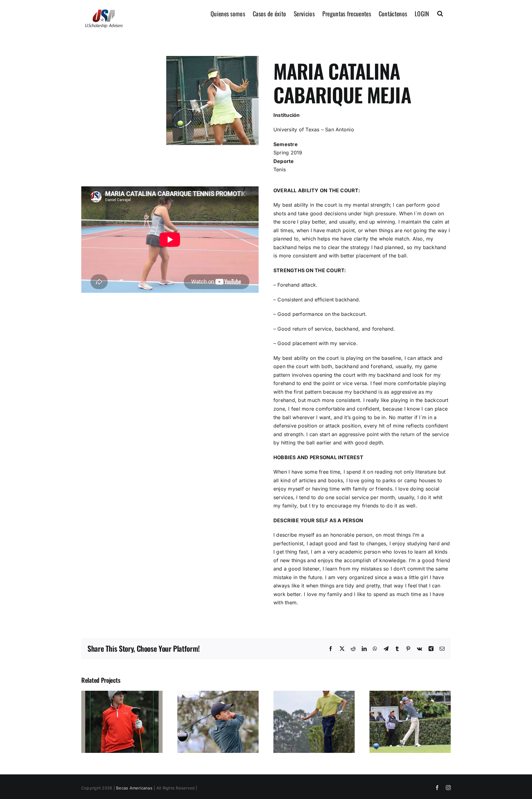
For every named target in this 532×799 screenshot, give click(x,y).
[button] (440, 13)
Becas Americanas (134, 787)
